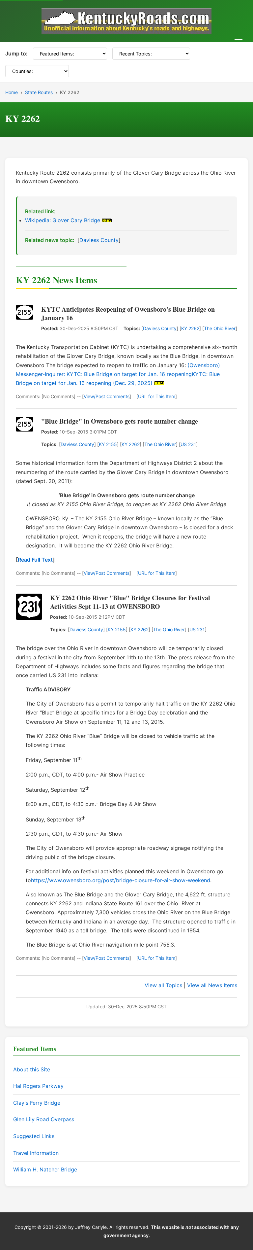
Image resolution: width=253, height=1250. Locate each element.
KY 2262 (190, 328)
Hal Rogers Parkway (38, 1086)
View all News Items (212, 985)
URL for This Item (156, 396)
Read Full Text (35, 559)
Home (11, 92)
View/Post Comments (106, 396)
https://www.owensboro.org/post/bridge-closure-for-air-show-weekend (120, 880)
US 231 (188, 444)
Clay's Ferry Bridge (36, 1102)
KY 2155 (108, 444)
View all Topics (163, 985)
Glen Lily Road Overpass (43, 1119)
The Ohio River (220, 328)
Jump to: (16, 53)
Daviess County (99, 240)
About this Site (31, 1069)
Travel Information (36, 1153)
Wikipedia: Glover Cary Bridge (62, 220)
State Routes (39, 92)
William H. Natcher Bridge (45, 1169)
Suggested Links (33, 1136)
